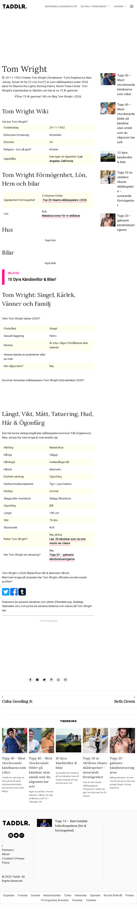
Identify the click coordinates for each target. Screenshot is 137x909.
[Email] (65, 679)
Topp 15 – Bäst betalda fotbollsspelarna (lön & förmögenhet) (71, 825)
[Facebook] (30, 679)
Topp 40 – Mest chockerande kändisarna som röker (126, 85)
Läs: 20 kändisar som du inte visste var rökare (67, 541)
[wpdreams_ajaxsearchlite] (61, 6)
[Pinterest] (51, 679)
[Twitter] (44, 679)
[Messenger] (37, 679)
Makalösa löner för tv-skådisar (61, 215)
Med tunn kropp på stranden (20, 577)
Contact (8, 858)
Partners (7, 850)
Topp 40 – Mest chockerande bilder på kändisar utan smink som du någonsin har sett (126, 123)
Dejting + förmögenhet (94, 6)
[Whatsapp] (58, 679)
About (6, 854)
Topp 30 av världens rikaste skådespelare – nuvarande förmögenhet (95, 767)
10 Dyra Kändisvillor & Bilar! (32, 279)
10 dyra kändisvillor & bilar (124, 157)
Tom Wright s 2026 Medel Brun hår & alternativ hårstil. (36, 573)
